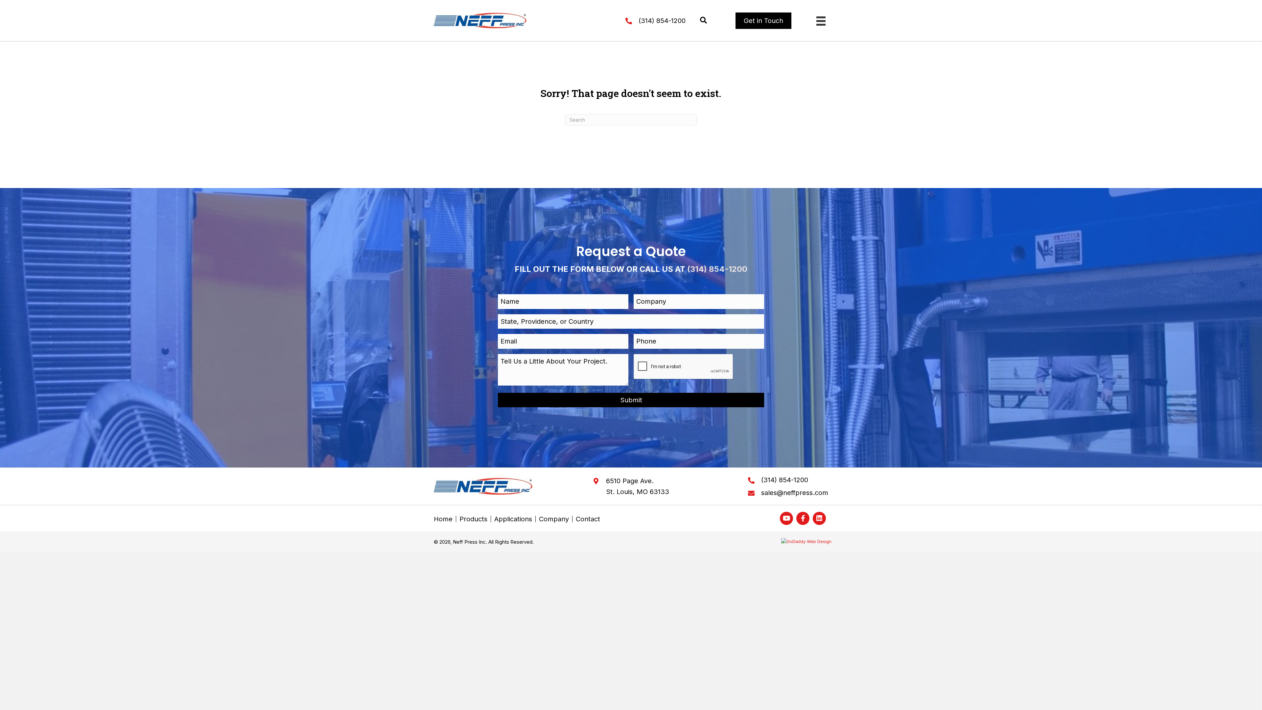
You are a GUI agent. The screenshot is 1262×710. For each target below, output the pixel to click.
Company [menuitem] (554, 519)
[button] (703, 20)
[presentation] (684, 367)
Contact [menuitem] (588, 519)
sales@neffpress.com (794, 493)
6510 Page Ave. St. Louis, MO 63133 (637, 486)
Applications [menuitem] (513, 519)
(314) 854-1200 (662, 21)
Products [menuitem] (473, 519)
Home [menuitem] (443, 519)
